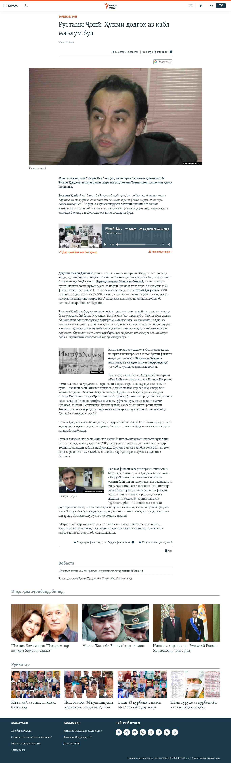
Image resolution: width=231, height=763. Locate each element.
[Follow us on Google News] (119, 732)
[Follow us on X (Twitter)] (151, 732)
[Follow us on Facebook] (126, 732)
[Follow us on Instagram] (143, 732)
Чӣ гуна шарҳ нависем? (25, 744)
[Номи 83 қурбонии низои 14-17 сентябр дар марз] (142, 684)
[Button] (125, 52)
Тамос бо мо (18, 750)
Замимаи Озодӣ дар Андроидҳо (82, 731)
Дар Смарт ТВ (71, 744)
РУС (191, 5)
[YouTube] (201, 5)
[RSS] (167, 732)
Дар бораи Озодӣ (21, 731)
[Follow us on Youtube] (135, 732)
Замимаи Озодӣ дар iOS (77, 737)
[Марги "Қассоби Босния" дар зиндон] (115, 623)
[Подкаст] (175, 732)
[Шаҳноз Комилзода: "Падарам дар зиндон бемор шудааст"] (44, 623)
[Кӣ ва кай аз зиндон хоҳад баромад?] (35, 684)
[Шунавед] (211, 5)
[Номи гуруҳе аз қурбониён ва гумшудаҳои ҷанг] (195, 684)
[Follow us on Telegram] (159, 732)
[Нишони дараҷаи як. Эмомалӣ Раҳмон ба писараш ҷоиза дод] (186, 623)
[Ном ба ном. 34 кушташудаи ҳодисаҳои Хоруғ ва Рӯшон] (88, 684)
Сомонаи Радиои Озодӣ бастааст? (31, 737)
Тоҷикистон (68, 16)
